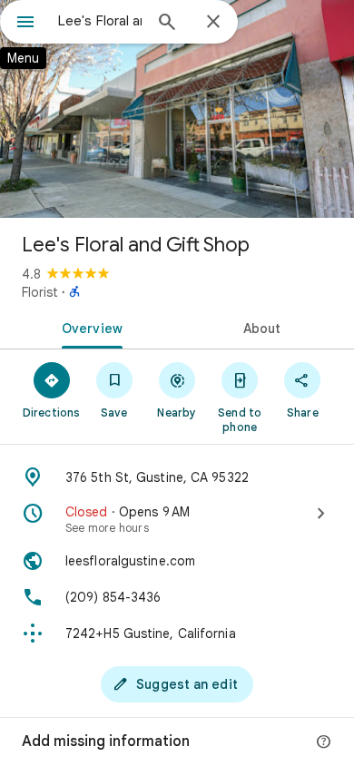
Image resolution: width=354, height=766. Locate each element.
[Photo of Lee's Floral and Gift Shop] (177, 109)
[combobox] (100, 21)
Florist (40, 292)
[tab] (88, 327)
